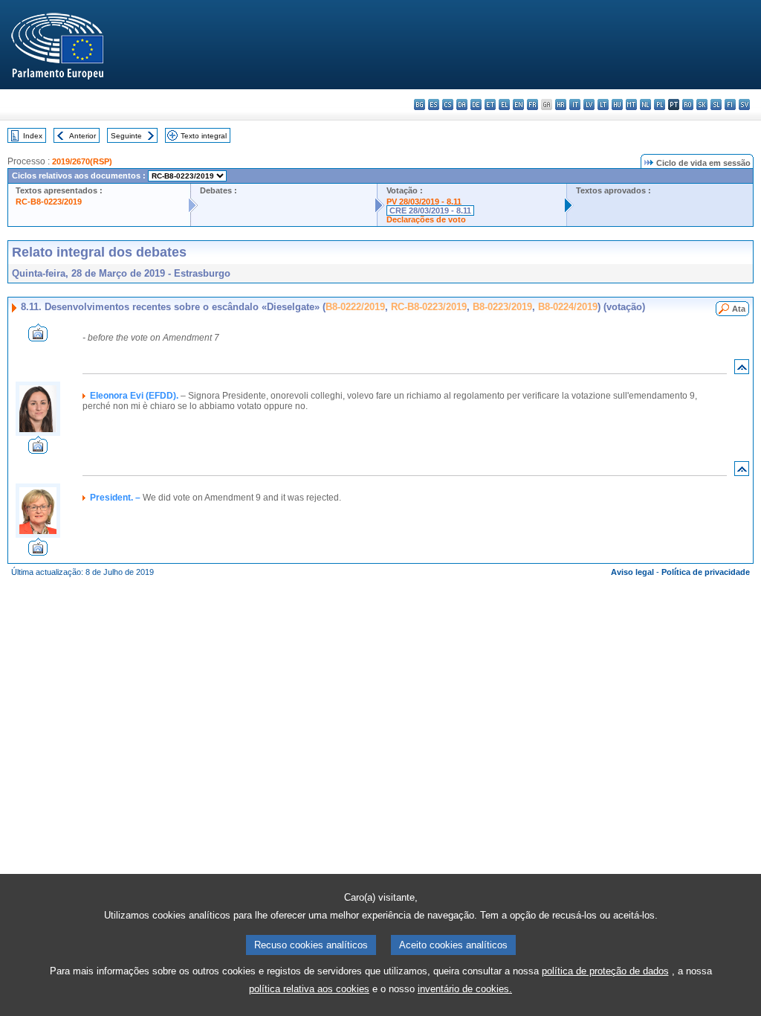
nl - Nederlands (645, 104)
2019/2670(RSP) (82, 161)
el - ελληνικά (504, 104)
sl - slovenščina (716, 104)
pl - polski (659, 104)
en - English (518, 104)
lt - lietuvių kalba (603, 104)
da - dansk (461, 104)
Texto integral (204, 136)
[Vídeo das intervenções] (38, 337)
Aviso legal (632, 572)
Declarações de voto (426, 219)
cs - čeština (447, 104)
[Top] (742, 370)
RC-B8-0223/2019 (49, 201)
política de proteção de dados (605, 971)
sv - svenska (744, 104)
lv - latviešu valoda (589, 104)
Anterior (82, 136)
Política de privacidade (705, 572)
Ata (738, 308)
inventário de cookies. (465, 988)
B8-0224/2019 (568, 306)
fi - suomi (730, 104)
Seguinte (126, 136)
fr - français (532, 104)
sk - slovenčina (701, 104)
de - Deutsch (476, 104)
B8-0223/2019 (502, 306)
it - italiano (574, 104)
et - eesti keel (490, 104)
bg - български (419, 104)
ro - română (687, 104)
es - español (433, 104)
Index (32, 136)
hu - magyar (617, 104)
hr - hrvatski (560, 104)
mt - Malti (631, 104)
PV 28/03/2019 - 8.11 (424, 201)
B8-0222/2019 (355, 306)
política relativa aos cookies (309, 988)
